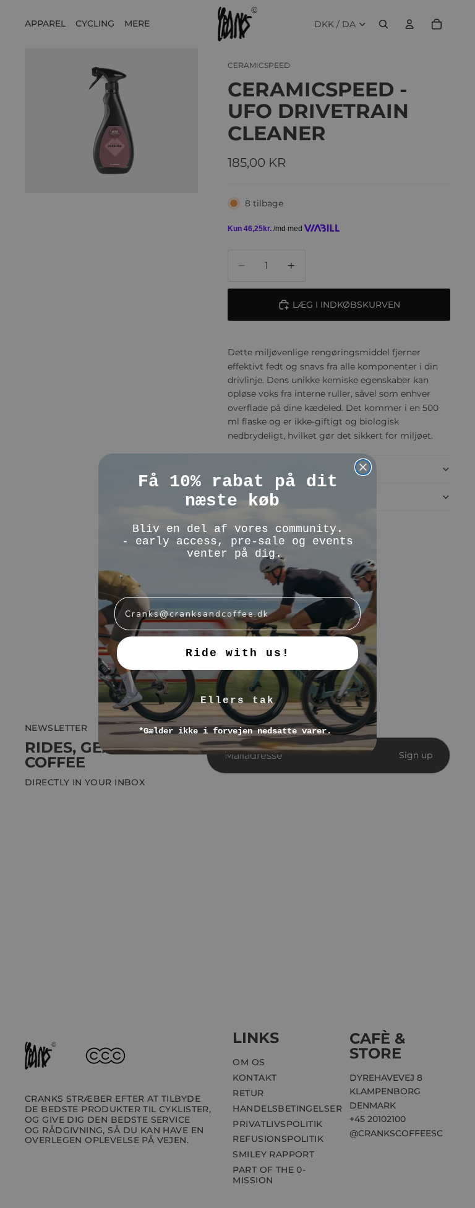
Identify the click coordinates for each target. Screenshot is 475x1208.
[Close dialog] (363, 467)
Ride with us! (238, 653)
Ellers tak (237, 700)
